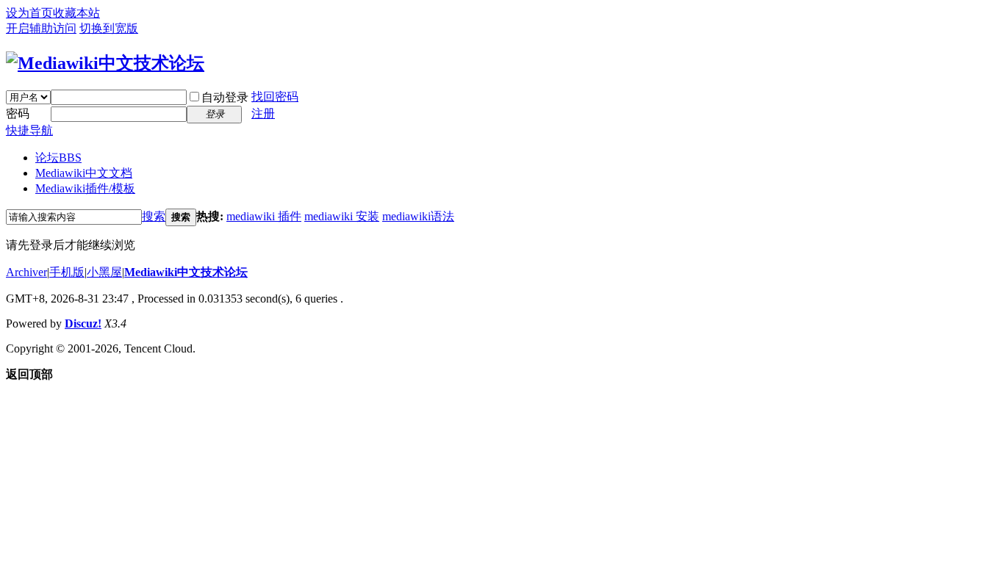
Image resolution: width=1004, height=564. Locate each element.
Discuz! (83, 323)
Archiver (26, 272)
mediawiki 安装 (341, 216)
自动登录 (224, 97)
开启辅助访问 (41, 28)
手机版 (67, 272)
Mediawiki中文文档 (83, 173)
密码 (17, 113)
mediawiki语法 (418, 216)
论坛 (58, 157)
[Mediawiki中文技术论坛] (105, 63)
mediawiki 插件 (263, 216)
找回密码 (274, 96)
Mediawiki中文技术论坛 (186, 272)
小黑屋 (104, 272)
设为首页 (29, 13)
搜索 (153, 216)
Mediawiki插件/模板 (85, 188)
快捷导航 (29, 130)
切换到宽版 (108, 28)
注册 (263, 113)
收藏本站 (76, 13)
